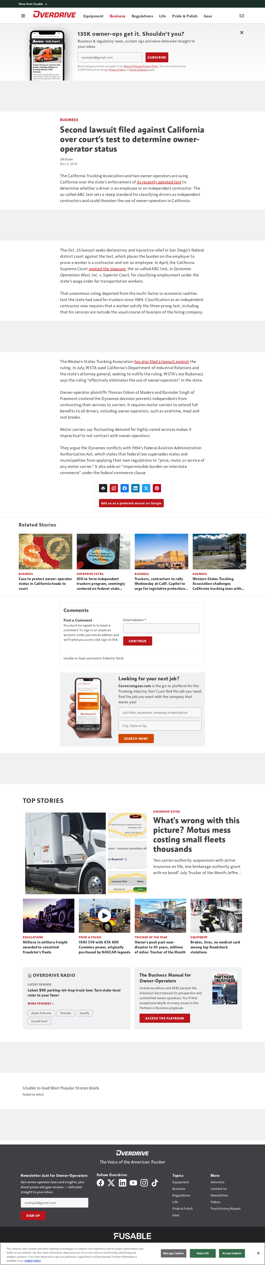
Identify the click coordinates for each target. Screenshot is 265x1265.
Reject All (203, 1253)
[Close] (258, 1253)
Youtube (65, 1013)
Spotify (84, 1013)
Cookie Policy (32, 1260)
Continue (138, 641)
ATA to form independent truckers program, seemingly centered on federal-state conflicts (101, 584)
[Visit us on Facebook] (100, 1182)
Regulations (33, 937)
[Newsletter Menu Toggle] (241, 15)
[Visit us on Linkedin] (122, 1182)
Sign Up (33, 1215)
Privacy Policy (117, 69)
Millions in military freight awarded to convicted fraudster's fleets (45, 947)
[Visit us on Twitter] (111, 1182)
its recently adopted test (159, 181)
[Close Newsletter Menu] (241, 32)
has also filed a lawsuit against (161, 361)
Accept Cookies (231, 1253)
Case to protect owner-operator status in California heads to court (45, 584)
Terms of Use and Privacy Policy (141, 66)
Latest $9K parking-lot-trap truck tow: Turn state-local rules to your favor (74, 993)
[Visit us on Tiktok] (155, 1182)
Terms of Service (139, 69)
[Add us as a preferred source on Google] (114, 488)
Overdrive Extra (90, 574)
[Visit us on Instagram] (144, 1182)
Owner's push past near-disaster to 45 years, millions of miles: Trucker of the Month (160, 947)
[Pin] (157, 488)
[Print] (103, 488)
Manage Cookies (173, 1253)
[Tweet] (146, 488)
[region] (132, 1253)
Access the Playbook (164, 1018)
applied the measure (107, 268)
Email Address (134, 620)
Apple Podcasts (41, 1013)
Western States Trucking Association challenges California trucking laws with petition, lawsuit (217, 584)
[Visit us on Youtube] (133, 1182)
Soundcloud (39, 1021)
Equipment (199, 937)
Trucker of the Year (151, 937)
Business (69, 119)
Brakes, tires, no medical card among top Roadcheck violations (215, 947)
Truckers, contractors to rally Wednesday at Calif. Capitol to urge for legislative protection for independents (160, 584)
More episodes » (41, 1003)
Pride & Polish (90, 937)
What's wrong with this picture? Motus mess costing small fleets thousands (196, 835)
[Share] (124, 488)
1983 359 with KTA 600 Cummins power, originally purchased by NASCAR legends (104, 947)
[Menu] (23, 15)
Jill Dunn (66, 159)
